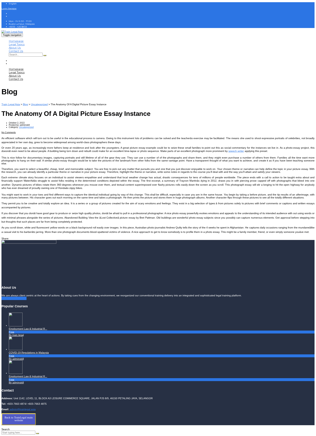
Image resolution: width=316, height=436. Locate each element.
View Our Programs (14, 298)
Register (12, 8)
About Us (15, 47)
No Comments (8, 132)
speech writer (236, 151)
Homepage (16, 41)
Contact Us (16, 51)
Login (4, 8)
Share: (5, 238)
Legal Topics (17, 44)
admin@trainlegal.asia (22, 409)
